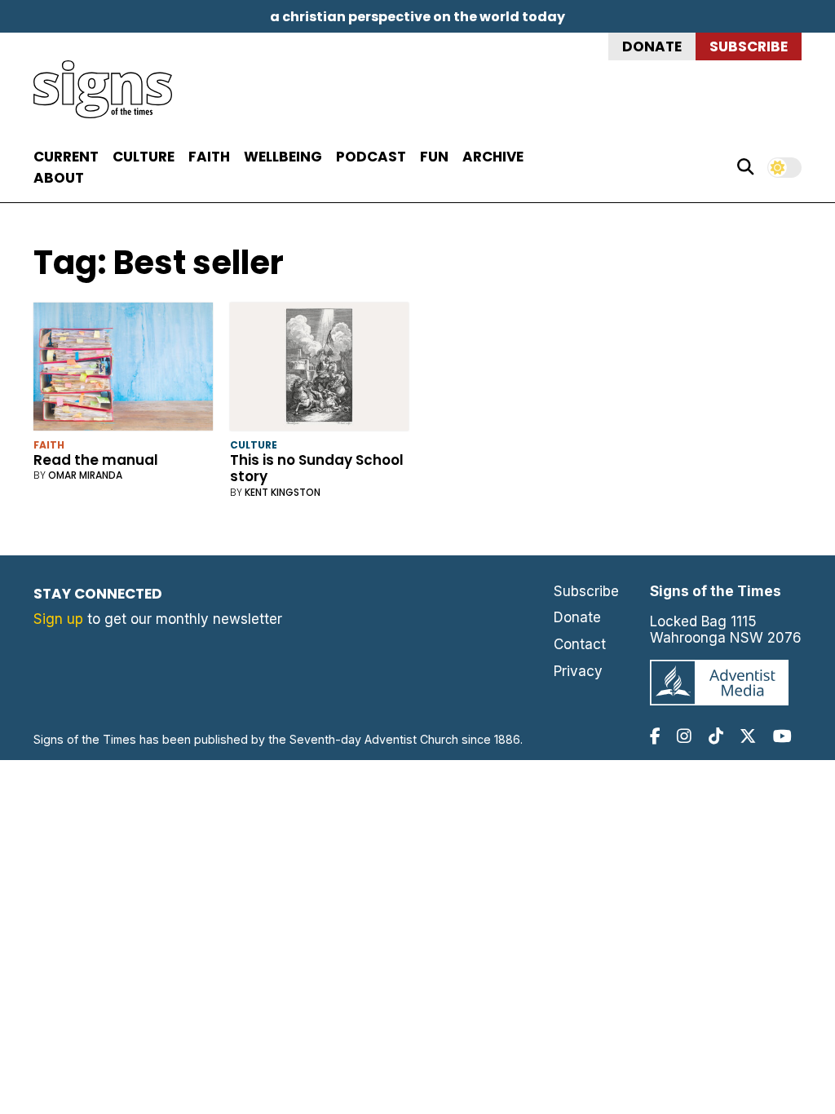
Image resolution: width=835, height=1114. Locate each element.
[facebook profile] (655, 736)
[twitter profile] (748, 736)
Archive (493, 156)
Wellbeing (283, 156)
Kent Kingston (282, 492)
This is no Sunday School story (317, 468)
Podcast (371, 156)
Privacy (578, 671)
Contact (580, 644)
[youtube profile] (782, 736)
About (58, 178)
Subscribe (748, 46)
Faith (209, 156)
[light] (784, 167)
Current (66, 156)
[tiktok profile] (716, 736)
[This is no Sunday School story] (319, 370)
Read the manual (95, 460)
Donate (652, 46)
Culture (144, 156)
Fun (434, 156)
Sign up (58, 619)
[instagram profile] (684, 736)
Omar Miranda (85, 475)
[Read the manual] (123, 370)
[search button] (745, 167)
